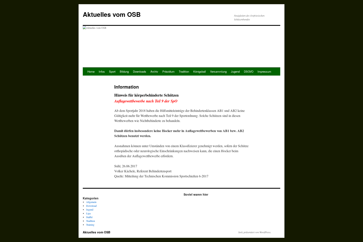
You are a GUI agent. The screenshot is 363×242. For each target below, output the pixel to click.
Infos (102, 71)
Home (91, 71)
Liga (88, 213)
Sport (112, 71)
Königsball (199, 71)
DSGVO (248, 71)
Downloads (139, 71)
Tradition (184, 71)
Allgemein (91, 202)
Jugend (235, 71)
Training (90, 224)
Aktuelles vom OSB (112, 14)
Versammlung (218, 71)
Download (91, 205)
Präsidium (168, 71)
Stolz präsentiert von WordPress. (254, 232)
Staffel (89, 217)
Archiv (154, 71)
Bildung (124, 71)
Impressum (264, 71)
